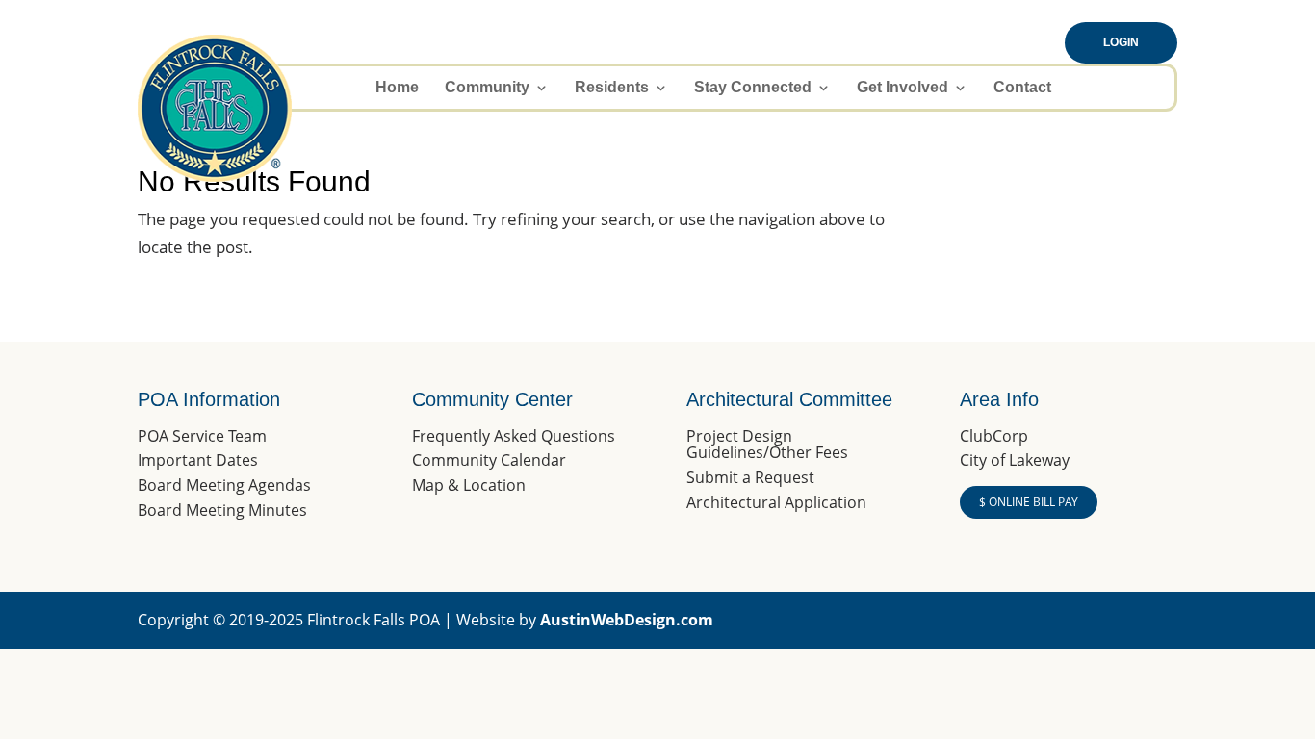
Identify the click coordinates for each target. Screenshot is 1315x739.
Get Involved (902, 88)
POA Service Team (202, 435)
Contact (1022, 88)
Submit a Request (750, 477)
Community (487, 88)
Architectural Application (776, 502)
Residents (612, 88)
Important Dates (198, 460)
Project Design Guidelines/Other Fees (767, 444)
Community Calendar (489, 460)
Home (397, 88)
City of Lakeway (1015, 460)
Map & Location (469, 485)
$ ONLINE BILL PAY (1028, 502)
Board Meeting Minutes (222, 510)
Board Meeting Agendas (224, 485)
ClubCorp (994, 435)
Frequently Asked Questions (513, 435)
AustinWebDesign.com (626, 619)
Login (1121, 42)
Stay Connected (753, 88)
